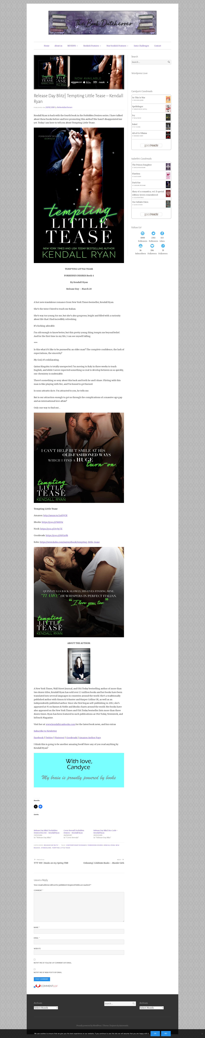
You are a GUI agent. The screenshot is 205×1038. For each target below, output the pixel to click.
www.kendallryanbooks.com (60, 724)
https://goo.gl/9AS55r (52, 522)
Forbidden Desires (95, 845)
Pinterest (59, 737)
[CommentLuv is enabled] (46, 987)
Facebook (39, 737)
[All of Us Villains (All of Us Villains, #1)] (168, 138)
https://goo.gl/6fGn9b (57, 535)
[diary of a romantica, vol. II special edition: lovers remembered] (168, 196)
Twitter (49, 737)
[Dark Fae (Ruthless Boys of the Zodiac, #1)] (168, 187)
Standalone (46, 848)
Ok (155, 1033)
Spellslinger (137, 106)
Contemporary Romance (76, 845)
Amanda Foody (138, 136)
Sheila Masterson (139, 167)
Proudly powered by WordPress (88, 1025)
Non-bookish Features (116, 46)
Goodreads (72, 737)
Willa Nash (137, 118)
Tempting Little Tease (61, 848)
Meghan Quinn (138, 100)
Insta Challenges (141, 46)
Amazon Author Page (90, 737)
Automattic (123, 1025)
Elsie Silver (137, 176)
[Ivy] (168, 120)
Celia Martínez (139, 197)
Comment (38, 890)
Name (37, 927)
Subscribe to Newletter (45, 731)
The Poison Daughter (142, 165)
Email (37, 938)
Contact (157, 46)
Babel (134, 124)
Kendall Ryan (109, 845)
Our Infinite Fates (140, 202)
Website (37, 948)
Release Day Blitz (51, 845)
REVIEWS (72, 46)
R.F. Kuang (137, 127)
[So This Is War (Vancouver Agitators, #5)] (168, 102)
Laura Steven (138, 204)
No (166, 1033)
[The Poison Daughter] (168, 170)
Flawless (136, 174)
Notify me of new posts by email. (48, 972)
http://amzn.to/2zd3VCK (55, 515)
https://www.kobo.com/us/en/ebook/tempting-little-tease (70, 542)
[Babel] (168, 129)
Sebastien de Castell (140, 109)
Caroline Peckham (140, 185)
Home (46, 46)
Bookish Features (91, 46)
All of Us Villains (139, 133)
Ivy (133, 115)
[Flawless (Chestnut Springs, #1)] (168, 178)
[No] (202, 1033)
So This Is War (138, 97)
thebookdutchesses (64, 107)
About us (58, 46)
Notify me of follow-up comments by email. (53, 963)
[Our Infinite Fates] (168, 207)
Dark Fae (136, 183)
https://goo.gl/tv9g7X (51, 528)
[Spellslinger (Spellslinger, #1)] (168, 111)
